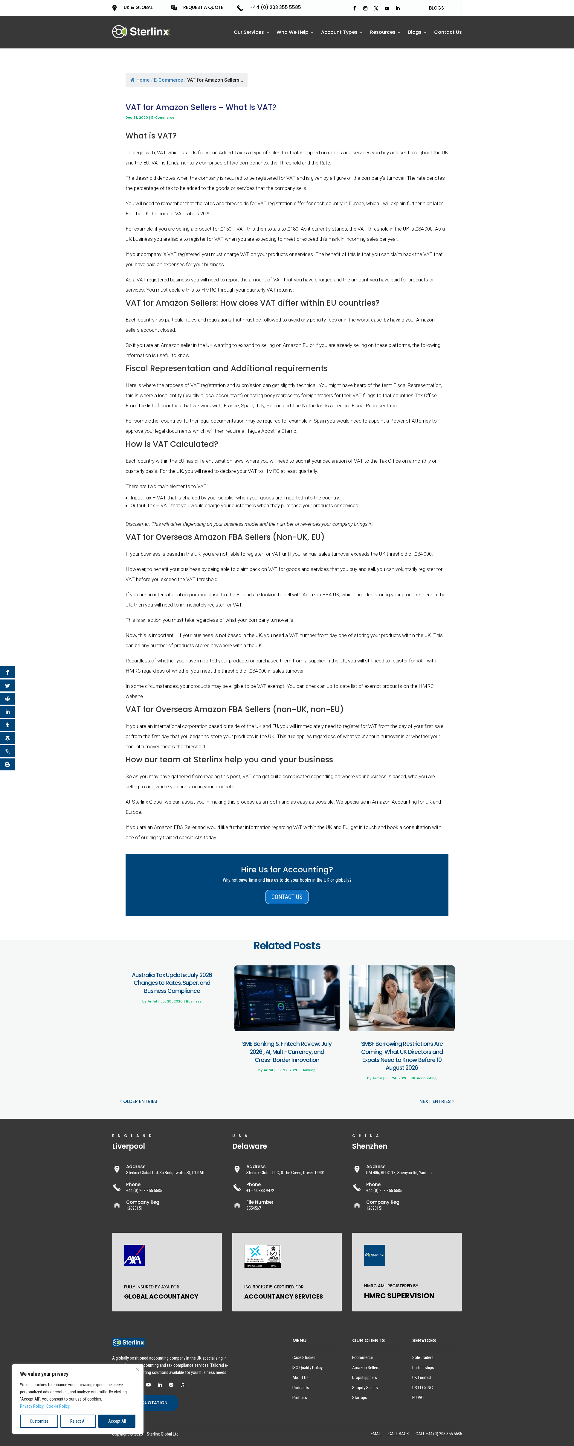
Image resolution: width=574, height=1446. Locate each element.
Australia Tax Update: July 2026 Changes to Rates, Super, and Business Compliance (172, 983)
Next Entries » (436, 1101)
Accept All (117, 1421)
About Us (300, 1377)
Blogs (415, 33)
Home (142, 80)
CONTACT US (287, 896)
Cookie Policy (57, 1406)
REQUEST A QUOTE (203, 7)
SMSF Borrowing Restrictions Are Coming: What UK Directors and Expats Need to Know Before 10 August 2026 (402, 1056)
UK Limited (421, 1377)
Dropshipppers (364, 1377)
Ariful (152, 1001)
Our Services (249, 33)
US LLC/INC (422, 1387)
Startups (359, 1397)
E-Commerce (168, 80)
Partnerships (423, 1367)
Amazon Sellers (365, 1367)
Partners (299, 1397)
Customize (39, 1421)
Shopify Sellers (365, 1387)
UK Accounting (423, 1078)
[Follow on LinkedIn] (397, 8)
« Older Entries (138, 1101)
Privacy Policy (32, 1406)
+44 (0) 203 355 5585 (275, 7)
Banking (308, 1070)
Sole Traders (422, 1357)
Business (194, 1001)
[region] (78, 1399)
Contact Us (448, 33)
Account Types (339, 33)
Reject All (78, 1421)
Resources (383, 33)
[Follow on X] (376, 8)
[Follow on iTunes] (182, 1385)
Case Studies (303, 1357)
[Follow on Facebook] (354, 8)
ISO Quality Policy (307, 1367)
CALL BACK (398, 1434)
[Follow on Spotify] (171, 1385)
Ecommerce (362, 1357)
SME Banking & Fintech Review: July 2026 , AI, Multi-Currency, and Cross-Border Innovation (287, 1052)
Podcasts (300, 1387)
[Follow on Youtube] (387, 8)
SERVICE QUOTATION (145, 1403)
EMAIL (376, 1434)
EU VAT (418, 1397)
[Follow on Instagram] (365, 8)
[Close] (137, 1369)
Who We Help (293, 33)
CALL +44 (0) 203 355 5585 (439, 1434)
